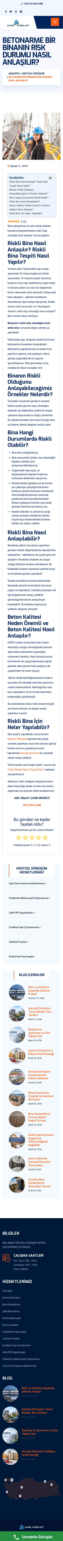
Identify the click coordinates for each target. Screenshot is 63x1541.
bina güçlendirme (29, 753)
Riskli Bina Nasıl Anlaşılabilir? (24, 201)
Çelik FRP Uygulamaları (14, 1352)
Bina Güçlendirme (11, 1304)
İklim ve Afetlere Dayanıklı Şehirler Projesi (39, 991)
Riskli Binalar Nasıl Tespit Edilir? (26, 769)
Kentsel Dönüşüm (11, 1297)
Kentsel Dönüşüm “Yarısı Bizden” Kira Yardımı (40, 1012)
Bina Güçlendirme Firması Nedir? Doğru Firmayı (39, 1117)
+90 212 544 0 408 (33, 3)
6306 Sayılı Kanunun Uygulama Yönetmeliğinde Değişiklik (41, 1140)
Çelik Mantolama (11, 1311)
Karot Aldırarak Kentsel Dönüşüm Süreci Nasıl (39, 1162)
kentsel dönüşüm (17, 738)
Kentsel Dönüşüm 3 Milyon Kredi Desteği (41, 1052)
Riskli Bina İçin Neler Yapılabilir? (25, 213)
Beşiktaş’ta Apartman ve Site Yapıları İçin (39, 1033)
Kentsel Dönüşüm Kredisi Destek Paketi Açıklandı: (39, 1075)
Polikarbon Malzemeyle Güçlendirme (21, 1359)
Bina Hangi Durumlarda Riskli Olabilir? (29, 197)
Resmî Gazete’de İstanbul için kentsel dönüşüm (40, 1096)
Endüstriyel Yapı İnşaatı (14, 1331)
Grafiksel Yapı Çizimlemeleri (16, 1345)
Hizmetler (7, 1291)
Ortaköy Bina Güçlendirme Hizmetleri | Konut (39, 1183)
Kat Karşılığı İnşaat (11, 1318)
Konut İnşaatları (10, 1325)
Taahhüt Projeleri (11, 1338)
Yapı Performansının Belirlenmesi (19, 1366)
